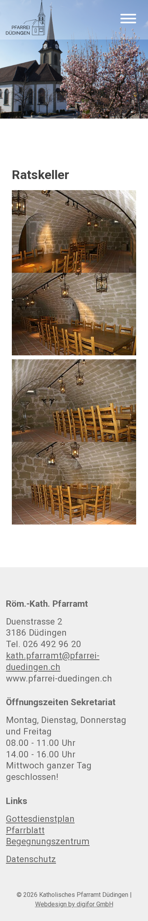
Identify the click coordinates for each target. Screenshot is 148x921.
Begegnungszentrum (48, 841)
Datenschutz (31, 859)
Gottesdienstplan (40, 818)
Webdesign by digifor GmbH (74, 904)
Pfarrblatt (25, 830)
